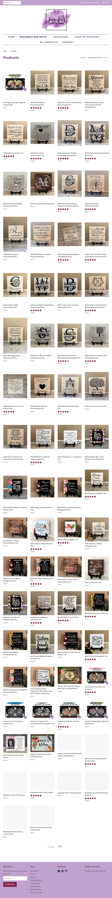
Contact (68, 42)
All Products (49, 42)
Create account (93, 3)
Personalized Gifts (33, 37)
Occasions (61, 37)
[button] (36, 108)
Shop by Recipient (87, 37)
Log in (82, 3)
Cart (107, 3)
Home (11, 37)
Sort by (83, 58)
